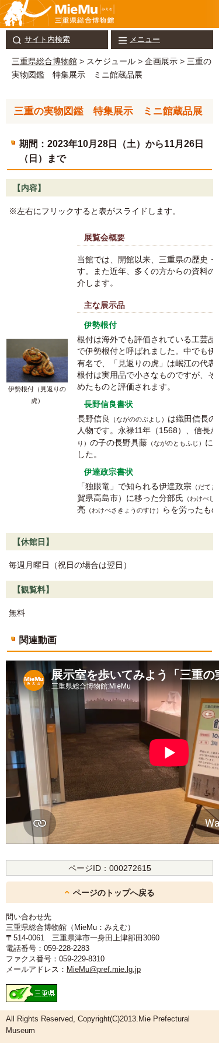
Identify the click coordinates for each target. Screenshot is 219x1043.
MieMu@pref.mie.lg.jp (104, 969)
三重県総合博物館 (44, 61)
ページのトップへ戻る (114, 892)
